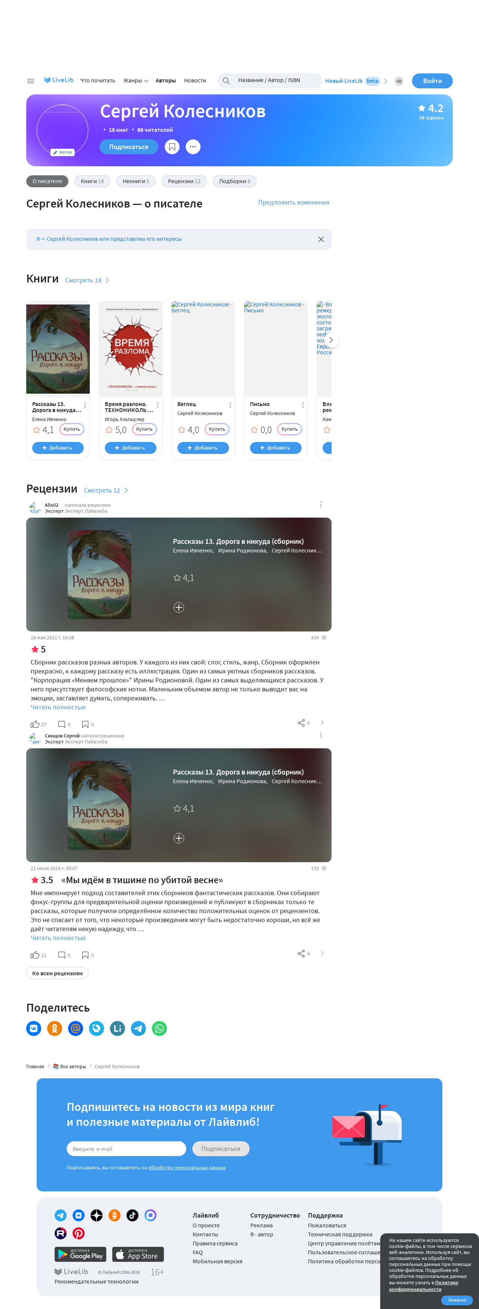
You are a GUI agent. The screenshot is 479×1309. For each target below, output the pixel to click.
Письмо (260, 404)
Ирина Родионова (242, 550)
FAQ (198, 1252)
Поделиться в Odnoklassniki (54, 1028)
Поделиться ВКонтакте (33, 1028)
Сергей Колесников (199, 413)
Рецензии (184, 181)
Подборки (234, 181)
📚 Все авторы (69, 1066)
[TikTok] (132, 1215)
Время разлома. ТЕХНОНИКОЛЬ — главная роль (128, 407)
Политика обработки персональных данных (366, 1261)
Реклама (261, 1225)
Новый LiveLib (351, 80)
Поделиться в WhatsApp (159, 1028)
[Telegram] (61, 1215)
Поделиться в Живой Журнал (96, 1028)
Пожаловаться (327, 1225)
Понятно (457, 1300)
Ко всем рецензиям (57, 973)
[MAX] (150, 1215)
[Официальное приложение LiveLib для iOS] (138, 1254)
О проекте (206, 1225)
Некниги (136, 181)
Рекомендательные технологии (96, 1281)
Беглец (186, 404)
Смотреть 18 (83, 280)
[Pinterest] (79, 1233)
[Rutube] (61, 1233)
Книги (92, 181)
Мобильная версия (217, 1261)
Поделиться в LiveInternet (117, 1028)
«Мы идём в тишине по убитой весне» (142, 879)
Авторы (166, 80)
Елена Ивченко (49, 419)
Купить (72, 428)
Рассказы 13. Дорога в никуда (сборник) (54, 407)
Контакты (205, 1234)
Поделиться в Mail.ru (75, 1028)
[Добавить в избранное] (172, 146)
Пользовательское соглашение (349, 1252)
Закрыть (321, 239)
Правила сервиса (215, 1243)
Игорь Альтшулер (124, 419)
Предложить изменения (293, 202)
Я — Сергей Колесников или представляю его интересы (109, 238)
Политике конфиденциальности (423, 1286)
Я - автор (261, 1234)
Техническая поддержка (340, 1234)
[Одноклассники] (114, 1215)
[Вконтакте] (79, 1215)
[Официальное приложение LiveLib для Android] (80, 1254)
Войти (432, 80)
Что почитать (97, 80)
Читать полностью (58, 707)
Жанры (132, 80)
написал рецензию (102, 736)
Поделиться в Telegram (138, 1028)
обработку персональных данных (187, 1167)
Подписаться (129, 146)
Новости (195, 80)
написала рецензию (88, 505)
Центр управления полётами (346, 1243)
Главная (35, 1066)
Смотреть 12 (102, 490)
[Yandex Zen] (97, 1215)
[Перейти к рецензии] (322, 722)
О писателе (47, 181)
